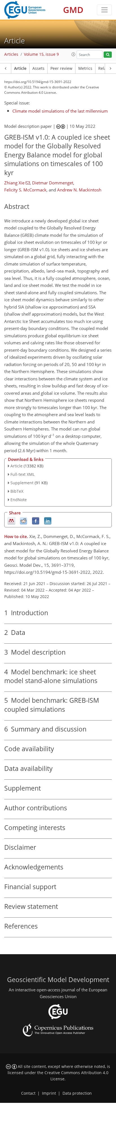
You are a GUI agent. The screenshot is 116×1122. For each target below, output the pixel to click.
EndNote (18, 499)
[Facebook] (35, 520)
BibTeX (16, 491)
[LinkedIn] (48, 520)
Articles (11, 54)
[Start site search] (108, 55)
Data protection (77, 1093)
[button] (73, 54)
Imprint (49, 1093)
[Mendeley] (11, 520)
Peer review (61, 68)
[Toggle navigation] (104, 10)
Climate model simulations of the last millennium (60, 111)
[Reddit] (23, 520)
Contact (28, 1093)
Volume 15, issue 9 (41, 54)
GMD (73, 9)
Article (20, 68)
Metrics (85, 68)
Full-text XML (22, 474)
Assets (38, 68)
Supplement (22, 482)
